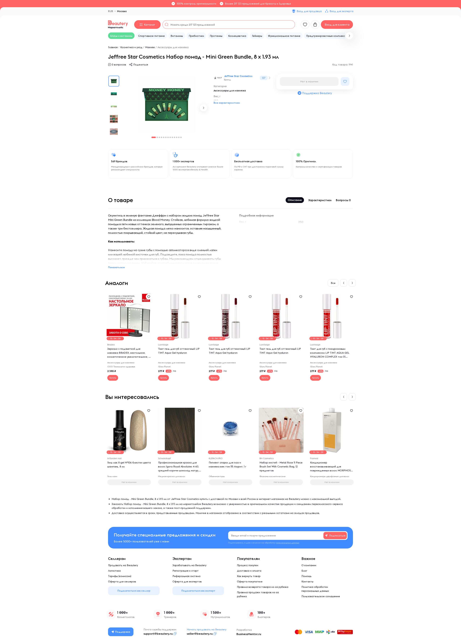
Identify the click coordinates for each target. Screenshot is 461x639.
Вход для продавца (309, 11)
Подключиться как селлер (133, 590)
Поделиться (140, 64)
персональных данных (287, 542)
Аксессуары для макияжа (173, 47)
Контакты (307, 581)
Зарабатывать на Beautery (189, 565)
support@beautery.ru (158, 633)
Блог (304, 570)
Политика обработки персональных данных (315, 588)
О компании (308, 565)
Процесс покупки (247, 565)
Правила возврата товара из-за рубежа (262, 587)
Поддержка (122, 631)
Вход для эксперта (341, 11)
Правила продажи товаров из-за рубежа (258, 594)
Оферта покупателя (249, 581)
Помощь (306, 576)
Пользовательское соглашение (320, 596)
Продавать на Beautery (123, 565)
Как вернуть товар (249, 576)
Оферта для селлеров (122, 581)
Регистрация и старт (186, 570)
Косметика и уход (131, 47)
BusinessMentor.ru (248, 634)
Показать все (116, 267)
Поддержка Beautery (317, 93)
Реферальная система (186, 576)
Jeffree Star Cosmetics (238, 76)
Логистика (114, 570)
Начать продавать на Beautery (206, 629)
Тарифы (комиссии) (119, 576)
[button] (349, 35)
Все (333, 283)
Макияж (150, 47)
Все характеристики (227, 102)
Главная (113, 47)
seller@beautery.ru (200, 633)
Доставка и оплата (249, 570)
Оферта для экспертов (187, 581)
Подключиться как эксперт (198, 590)
